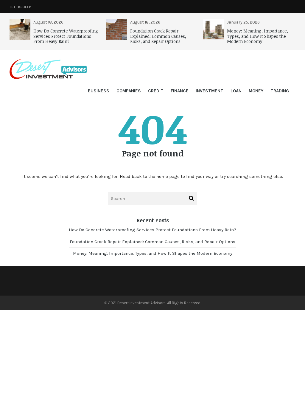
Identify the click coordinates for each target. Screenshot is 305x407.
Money (256, 91)
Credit (156, 91)
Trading (279, 91)
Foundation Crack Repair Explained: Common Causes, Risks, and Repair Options (158, 36)
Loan (236, 91)
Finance (180, 91)
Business (98, 91)
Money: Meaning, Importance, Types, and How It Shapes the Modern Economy (257, 36)
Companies (128, 91)
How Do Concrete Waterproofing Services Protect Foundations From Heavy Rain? (65, 36)
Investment (209, 91)
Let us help (20, 7)
